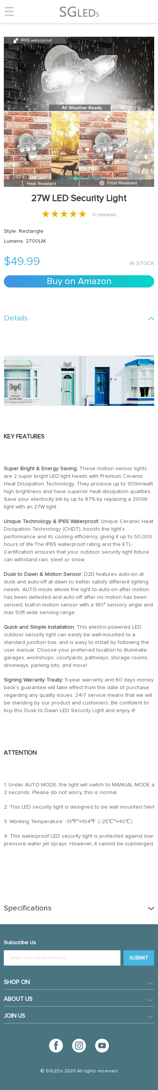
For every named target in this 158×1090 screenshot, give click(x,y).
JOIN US (14, 1016)
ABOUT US (18, 999)
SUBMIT (138, 958)
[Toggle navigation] (9, 11)
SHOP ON (17, 982)
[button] (62, 178)
